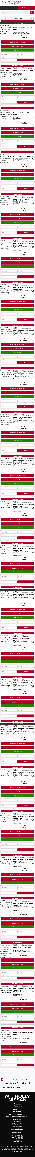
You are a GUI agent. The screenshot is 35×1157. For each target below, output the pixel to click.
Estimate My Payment (17, 42)
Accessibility (14, 1146)
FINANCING (17, 1112)
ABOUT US (16, 1109)
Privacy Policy (23, 1146)
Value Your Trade (17, 46)
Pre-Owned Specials (16, 1126)
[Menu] (31, 3)
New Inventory (17, 1121)
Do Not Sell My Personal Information (19, 1147)
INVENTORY (17, 1119)
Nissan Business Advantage (16, 1117)
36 (22, 1079)
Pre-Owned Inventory (17, 1123)
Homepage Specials (17, 1128)
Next (27, 1079)
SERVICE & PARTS (17, 1130)
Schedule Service (16, 1132)
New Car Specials (16, 1125)
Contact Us (5, 1146)
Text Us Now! (17, 50)
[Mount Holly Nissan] (11, 2)
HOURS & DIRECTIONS (16, 1114)
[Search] (32, 12)
